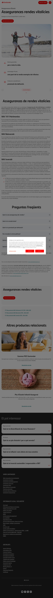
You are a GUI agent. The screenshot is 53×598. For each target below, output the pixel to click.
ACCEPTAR (39, 251)
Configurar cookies (12, 251)
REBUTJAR (30, 251)
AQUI (24, 247)
